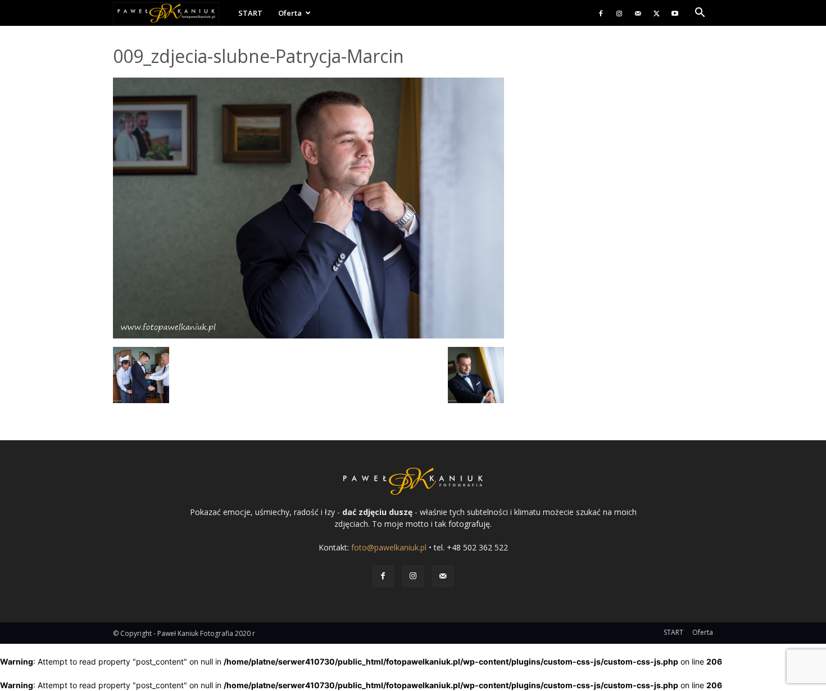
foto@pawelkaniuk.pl (388, 547)
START (250, 13)
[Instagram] (619, 13)
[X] (656, 13)
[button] (699, 13)
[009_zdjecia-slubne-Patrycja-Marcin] (308, 335)
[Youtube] (674, 13)
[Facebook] (600, 13)
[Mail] (637, 13)
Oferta (290, 13)
